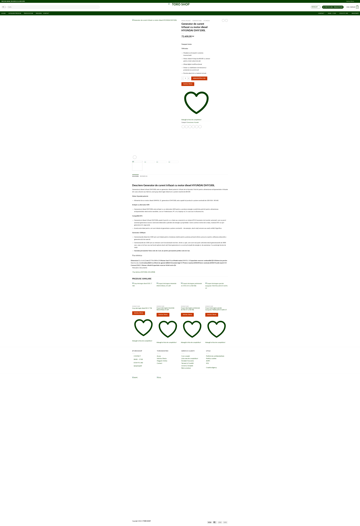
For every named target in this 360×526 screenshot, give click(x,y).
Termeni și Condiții (187, 363)
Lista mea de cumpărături (189, 358)
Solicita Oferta (350, 1)
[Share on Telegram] (200, 126)
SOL (207, 363)
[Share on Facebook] (183, 126)
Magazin (39, 13)
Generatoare (197, 20)
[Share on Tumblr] (196, 126)
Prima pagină (185, 20)
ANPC (208, 361)
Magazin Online (162, 361)
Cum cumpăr (185, 356)
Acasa (3, 13)
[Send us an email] (357, 1)
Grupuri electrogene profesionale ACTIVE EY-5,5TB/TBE (190, 309)
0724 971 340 (138, 362)
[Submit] (97, 7)
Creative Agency (211, 367)
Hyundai (207, 20)
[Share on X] (186, 126)
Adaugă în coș (199, 78)
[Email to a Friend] (189, 126)
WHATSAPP (137, 366)
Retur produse (186, 368)
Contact (46, 13)
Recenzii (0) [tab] (143, 176)
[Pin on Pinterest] (193, 126)
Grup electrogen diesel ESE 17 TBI (142, 308)
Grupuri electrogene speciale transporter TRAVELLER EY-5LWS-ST (216, 309)
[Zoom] (134, 157)
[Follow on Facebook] (355, 1)
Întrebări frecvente (187, 361)
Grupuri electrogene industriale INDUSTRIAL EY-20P (165, 309)
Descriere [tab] (135, 176)
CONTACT (137, 356)
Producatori (28, 13)
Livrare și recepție (187, 365)
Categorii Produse (14, 13)
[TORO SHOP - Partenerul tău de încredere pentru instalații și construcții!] (180, 7)
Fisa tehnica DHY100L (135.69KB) (143, 272)
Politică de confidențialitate (215, 356)
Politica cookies (211, 358)
